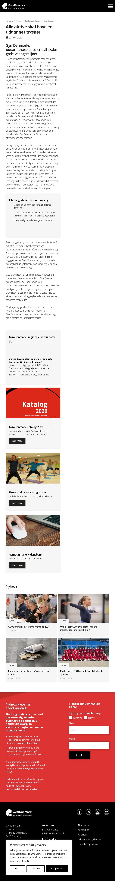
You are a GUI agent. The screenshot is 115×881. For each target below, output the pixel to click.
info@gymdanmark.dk (53, 833)
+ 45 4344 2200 (50, 829)
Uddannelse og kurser (89, 839)
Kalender (82, 834)
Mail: (72, 738)
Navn (73, 723)
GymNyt (77, 717)
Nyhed (18, 21)
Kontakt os (83, 829)
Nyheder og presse (88, 844)
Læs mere (17, 441)
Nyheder (9, 21)
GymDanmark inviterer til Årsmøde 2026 (29, 626)
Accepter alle (57, 868)
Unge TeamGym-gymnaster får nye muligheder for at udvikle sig (78, 628)
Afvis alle (35, 868)
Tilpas (18, 868)
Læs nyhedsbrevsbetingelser (22, 789)
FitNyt (91, 717)
